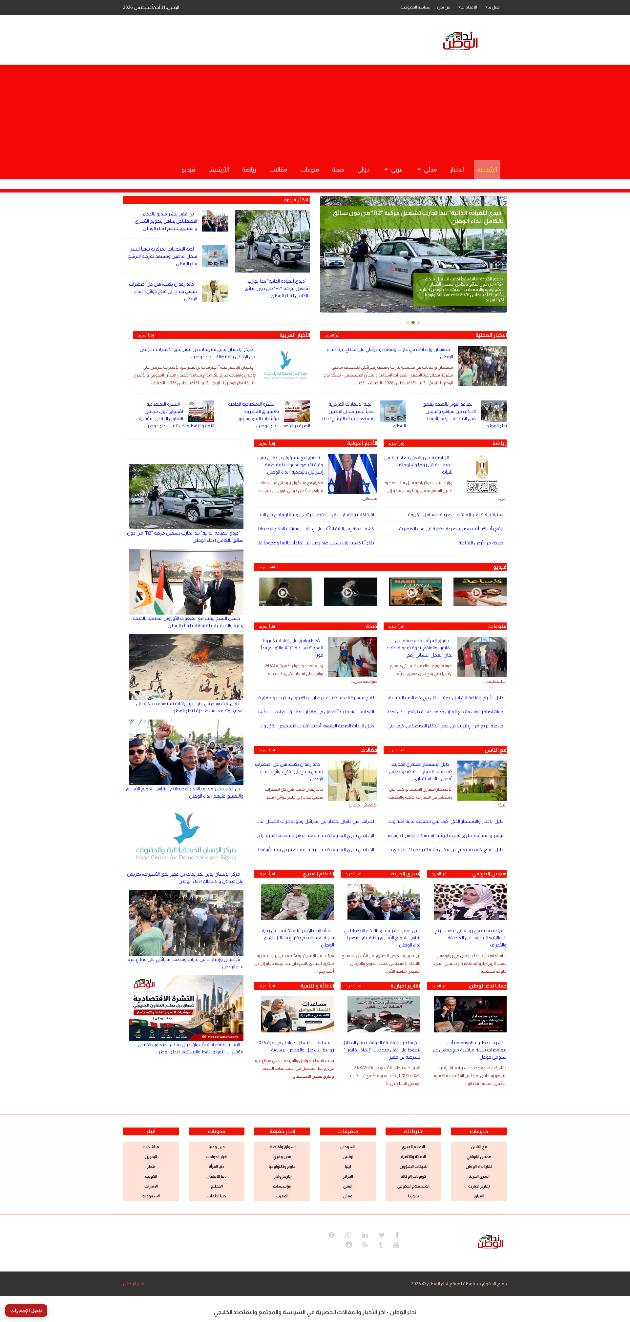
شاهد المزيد (269, 567)
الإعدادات (469, 7)
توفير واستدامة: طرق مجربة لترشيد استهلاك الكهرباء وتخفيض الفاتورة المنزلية (427, 835)
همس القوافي (479, 1156)
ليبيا (348, 1166)
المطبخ (217, 1186)
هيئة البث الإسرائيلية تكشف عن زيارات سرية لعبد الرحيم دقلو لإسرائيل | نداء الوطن (296, 937)
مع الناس (479, 1147)
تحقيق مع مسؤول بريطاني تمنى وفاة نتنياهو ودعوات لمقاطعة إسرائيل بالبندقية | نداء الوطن (290, 465)
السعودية (151, 1196)
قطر (151, 1166)
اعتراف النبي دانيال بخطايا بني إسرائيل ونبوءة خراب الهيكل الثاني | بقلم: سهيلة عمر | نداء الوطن (284, 821)
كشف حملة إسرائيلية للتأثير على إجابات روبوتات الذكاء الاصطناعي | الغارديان (303, 528)
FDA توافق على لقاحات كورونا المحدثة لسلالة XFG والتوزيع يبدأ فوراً (292, 648)
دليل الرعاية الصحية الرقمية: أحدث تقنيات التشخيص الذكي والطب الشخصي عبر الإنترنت (292, 725)
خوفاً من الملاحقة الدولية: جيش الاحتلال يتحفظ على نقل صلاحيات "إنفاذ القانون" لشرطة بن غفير (381, 1050)
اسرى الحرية (479, 1176)
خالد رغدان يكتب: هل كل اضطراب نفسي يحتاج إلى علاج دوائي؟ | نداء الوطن (163, 291)
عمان (347, 1196)
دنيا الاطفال (216, 1176)
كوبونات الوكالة (413, 1176)
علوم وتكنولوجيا (282, 1166)
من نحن (443, 7)
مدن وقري (282, 1156)
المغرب (282, 1196)
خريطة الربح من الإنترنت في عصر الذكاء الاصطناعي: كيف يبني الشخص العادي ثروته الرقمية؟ (416, 725)
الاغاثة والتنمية (413, 1156)
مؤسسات (282, 1186)
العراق (479, 1196)
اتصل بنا (494, 7)
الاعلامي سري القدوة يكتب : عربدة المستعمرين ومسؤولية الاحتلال (309, 849)
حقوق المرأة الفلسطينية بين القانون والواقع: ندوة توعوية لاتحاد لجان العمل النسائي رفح (419, 648)
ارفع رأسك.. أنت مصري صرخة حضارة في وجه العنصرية (451, 528)
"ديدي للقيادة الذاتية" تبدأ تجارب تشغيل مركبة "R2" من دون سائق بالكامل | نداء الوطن (277, 288)
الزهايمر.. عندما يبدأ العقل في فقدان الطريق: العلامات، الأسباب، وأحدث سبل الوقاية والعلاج (286, 711)
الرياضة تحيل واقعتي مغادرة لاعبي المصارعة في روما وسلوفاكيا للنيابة (418, 465)
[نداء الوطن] (490, 1241)
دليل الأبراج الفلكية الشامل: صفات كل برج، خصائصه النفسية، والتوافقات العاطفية (425, 697)
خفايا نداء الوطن (479, 1166)
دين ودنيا (217, 1147)
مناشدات (151, 1147)
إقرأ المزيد (146, 335)
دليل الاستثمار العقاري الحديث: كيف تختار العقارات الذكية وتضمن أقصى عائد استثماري (420, 771)
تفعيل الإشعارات (26, 1310)
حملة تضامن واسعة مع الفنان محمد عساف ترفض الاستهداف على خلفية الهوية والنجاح (419, 711)
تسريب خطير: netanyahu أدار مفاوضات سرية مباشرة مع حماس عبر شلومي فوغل (469, 1050)
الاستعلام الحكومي (413, 1186)
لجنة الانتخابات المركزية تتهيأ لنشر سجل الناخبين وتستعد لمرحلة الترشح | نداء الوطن (161, 256)
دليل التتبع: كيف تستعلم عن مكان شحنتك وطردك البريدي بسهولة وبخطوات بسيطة (422, 849)
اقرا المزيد (353, 874)
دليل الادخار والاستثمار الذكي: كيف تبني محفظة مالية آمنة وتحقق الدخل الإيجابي (429, 821)
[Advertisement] (315, 110)
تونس (348, 1156)
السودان (347, 1147)
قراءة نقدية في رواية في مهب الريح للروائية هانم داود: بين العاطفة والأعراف (470, 937)
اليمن (347, 1186)
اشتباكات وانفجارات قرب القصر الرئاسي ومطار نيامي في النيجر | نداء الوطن (303, 514)
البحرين (151, 1156)
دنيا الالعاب (216, 1196)
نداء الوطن (133, 1283)
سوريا (413, 1196)
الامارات (151, 1186)
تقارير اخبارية (479, 1186)
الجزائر (348, 1176)
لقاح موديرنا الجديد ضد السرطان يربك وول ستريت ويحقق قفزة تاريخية (305, 697)
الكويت (151, 1176)
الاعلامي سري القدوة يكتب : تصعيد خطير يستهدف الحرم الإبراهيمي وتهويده (300, 835)
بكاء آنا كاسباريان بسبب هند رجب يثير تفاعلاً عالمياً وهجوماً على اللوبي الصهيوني (299, 542)
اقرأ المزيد (333, 335)
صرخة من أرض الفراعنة (480, 542)
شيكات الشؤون (414, 1166)
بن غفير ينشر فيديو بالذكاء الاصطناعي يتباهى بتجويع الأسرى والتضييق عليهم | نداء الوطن (166, 221)
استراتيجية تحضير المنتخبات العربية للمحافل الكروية (455, 514)
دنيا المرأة (216, 1166)
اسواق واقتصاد (282, 1147)
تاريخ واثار (282, 1176)
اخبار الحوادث (216, 1156)
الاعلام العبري (413, 1147)
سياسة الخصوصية (415, 7)
